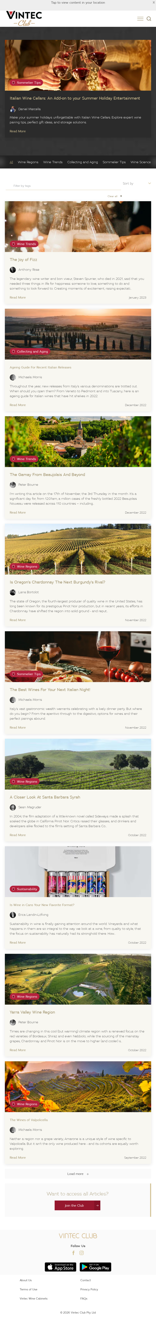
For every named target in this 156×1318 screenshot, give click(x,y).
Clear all (115, 196)
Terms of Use (28, 1289)
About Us (26, 1280)
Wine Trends (53, 162)
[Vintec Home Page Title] (24, 18)
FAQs (83, 1298)
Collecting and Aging (82, 162)
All (11, 162)
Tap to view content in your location (78, 2)
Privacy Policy (89, 1289)
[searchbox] (61, 185)
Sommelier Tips (114, 162)
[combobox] (63, 185)
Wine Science (141, 162)
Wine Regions (28, 162)
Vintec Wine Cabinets (34, 1298)
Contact (85, 1280)
